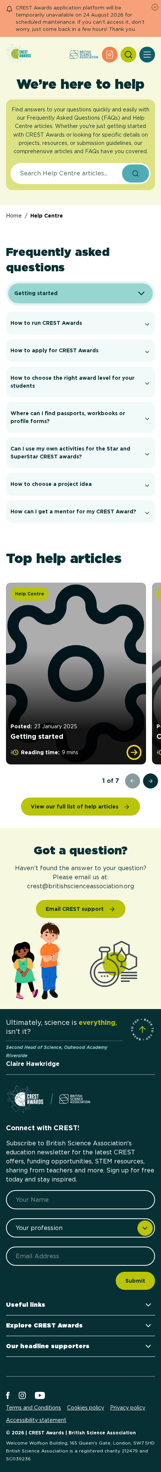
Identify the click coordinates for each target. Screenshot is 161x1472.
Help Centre (46, 215)
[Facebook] (8, 1396)
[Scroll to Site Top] (142, 1029)
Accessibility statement (36, 1420)
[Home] (18, 54)
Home (14, 215)
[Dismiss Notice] (155, 7)
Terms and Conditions (33, 1408)
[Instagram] (22, 1396)
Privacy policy (127, 1408)
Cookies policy (85, 1408)
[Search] (128, 54)
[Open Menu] (147, 54)
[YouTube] (40, 1396)
